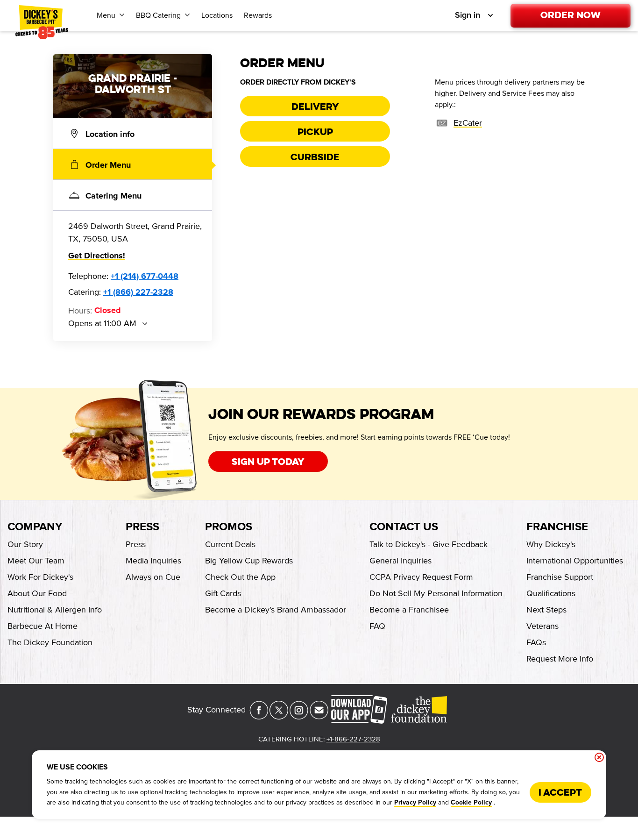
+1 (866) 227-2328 (138, 292)
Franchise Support (559, 577)
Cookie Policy (471, 802)
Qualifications (550, 593)
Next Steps (546, 610)
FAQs (536, 642)
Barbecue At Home (42, 626)
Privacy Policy (415, 802)
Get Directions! (96, 256)
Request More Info (559, 659)
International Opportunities (574, 560)
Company (34, 527)
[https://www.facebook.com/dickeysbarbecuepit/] (258, 717)
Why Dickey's (550, 544)
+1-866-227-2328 (353, 739)
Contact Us (403, 527)
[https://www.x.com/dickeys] (278, 717)
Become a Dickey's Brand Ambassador (275, 610)
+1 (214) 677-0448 (144, 276)
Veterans (542, 626)
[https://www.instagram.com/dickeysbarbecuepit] (299, 717)
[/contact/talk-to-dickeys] (319, 717)
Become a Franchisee (409, 610)
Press (142, 527)
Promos (228, 527)
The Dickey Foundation (49, 642)
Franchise (557, 527)
